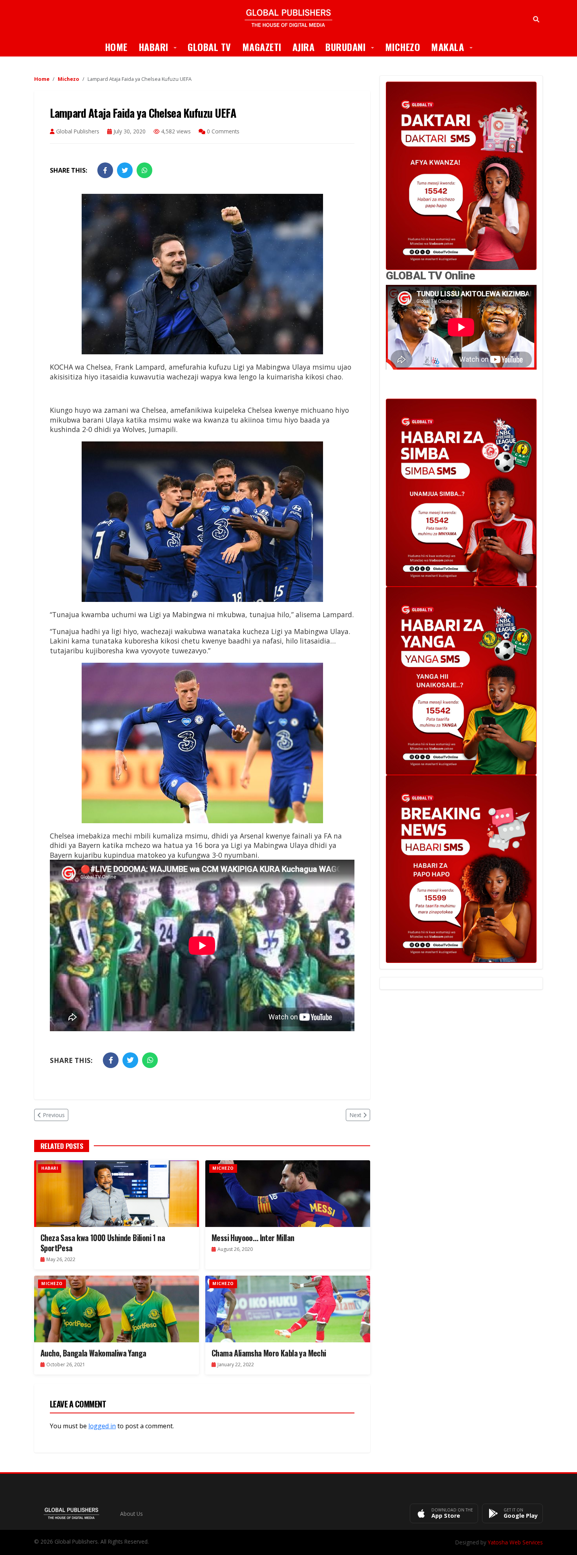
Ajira (303, 47)
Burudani (352, 46)
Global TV (209, 47)
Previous (54, 1115)
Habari (161, 46)
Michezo (402, 47)
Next (355, 1115)
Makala (454, 46)
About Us (131, 1513)
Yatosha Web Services (515, 1542)
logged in (102, 1426)
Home (116, 47)
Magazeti (261, 47)
